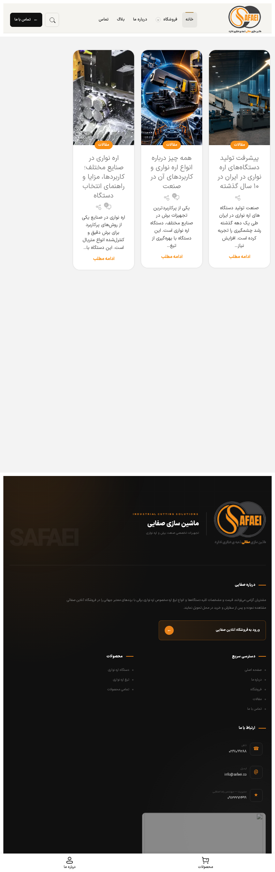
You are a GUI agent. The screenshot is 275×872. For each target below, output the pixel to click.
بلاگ (121, 19)
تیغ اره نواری (121, 679)
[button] (52, 20)
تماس (104, 19)
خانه (190, 19)
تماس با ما (26, 19)
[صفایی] (245, 19)
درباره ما (140, 19)
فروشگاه (167, 19)
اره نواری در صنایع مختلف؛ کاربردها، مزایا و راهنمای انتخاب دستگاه (103, 177)
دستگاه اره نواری (118, 669)
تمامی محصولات (118, 689)
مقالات (239, 145)
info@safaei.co (235, 774)
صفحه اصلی (253, 669)
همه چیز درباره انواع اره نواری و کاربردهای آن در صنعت (171, 172)
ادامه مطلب (239, 257)
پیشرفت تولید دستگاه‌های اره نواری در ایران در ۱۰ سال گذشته (239, 172)
